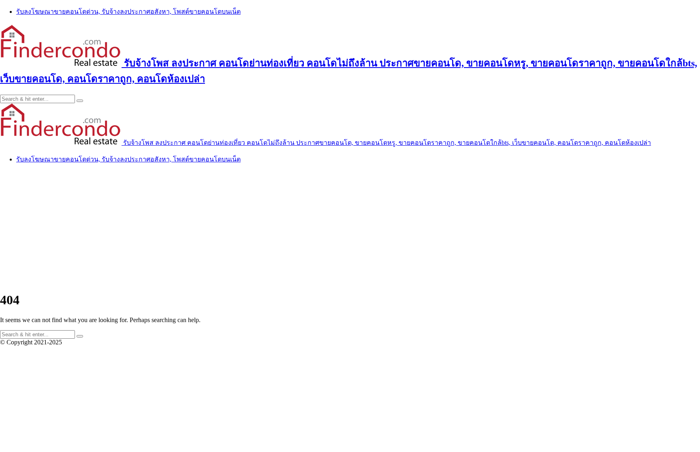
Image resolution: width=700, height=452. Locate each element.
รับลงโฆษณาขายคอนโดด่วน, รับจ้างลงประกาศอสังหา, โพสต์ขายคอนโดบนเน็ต (128, 11)
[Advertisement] (350, 227)
